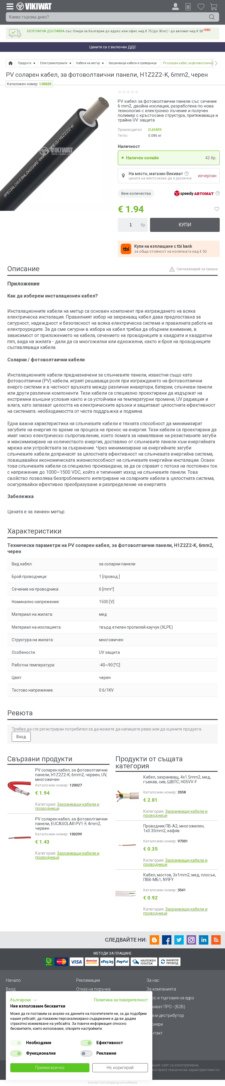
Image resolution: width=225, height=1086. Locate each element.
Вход (21, 736)
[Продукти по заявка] (188, 6)
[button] (23, 1000)
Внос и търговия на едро (170, 998)
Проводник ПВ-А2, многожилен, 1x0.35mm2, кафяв (173, 828)
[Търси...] (211, 17)
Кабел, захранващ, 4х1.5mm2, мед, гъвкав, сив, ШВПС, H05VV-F (177, 779)
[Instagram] (191, 940)
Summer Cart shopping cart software (112, 1082)
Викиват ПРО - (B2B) (165, 1006)
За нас (152, 980)
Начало (13, 980)
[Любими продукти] (200, 6)
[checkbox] (16, 1043)
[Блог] (154, 940)
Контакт (154, 1033)
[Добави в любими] (217, 209)
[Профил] (175, 6)
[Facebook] (166, 940)
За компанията (161, 989)
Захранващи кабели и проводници (67, 806)
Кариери (154, 1024)
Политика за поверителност (121, 1000)
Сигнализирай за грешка (197, 269)
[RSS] (216, 940)
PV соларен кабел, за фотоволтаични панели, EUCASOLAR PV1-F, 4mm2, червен (71, 824)
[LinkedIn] (203, 940)
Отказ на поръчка (93, 989)
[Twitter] (179, 940)
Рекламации (88, 980)
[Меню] (9, 6)
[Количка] (216, 7)
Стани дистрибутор (165, 1015)
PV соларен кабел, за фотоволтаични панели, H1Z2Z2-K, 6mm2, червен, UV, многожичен (71, 775)
